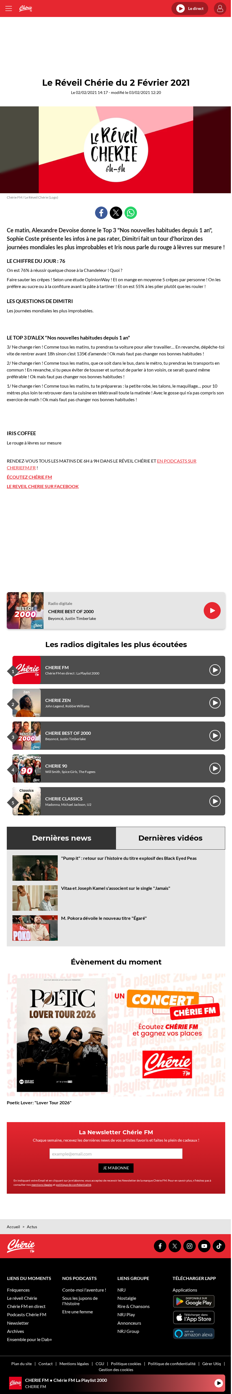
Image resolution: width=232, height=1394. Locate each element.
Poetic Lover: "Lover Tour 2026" (39, 1102)
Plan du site (21, 1363)
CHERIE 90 (56, 765)
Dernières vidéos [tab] (170, 838)
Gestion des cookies (116, 1369)
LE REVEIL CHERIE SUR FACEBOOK (43, 486)
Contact (45, 1363)
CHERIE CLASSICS (64, 798)
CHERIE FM (57, 667)
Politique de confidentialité (172, 1363)
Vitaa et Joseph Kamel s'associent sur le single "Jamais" (115, 888)
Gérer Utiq (211, 1363)
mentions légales (41, 1184)
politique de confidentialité (73, 1184)
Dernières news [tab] (61, 838)
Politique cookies (126, 1363)
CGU (100, 1363)
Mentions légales (74, 1363)
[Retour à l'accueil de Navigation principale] (25, 8)
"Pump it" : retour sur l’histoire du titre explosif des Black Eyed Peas (129, 858)
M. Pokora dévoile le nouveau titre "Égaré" (104, 918)
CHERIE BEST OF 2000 (71, 611)
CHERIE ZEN (58, 700)
